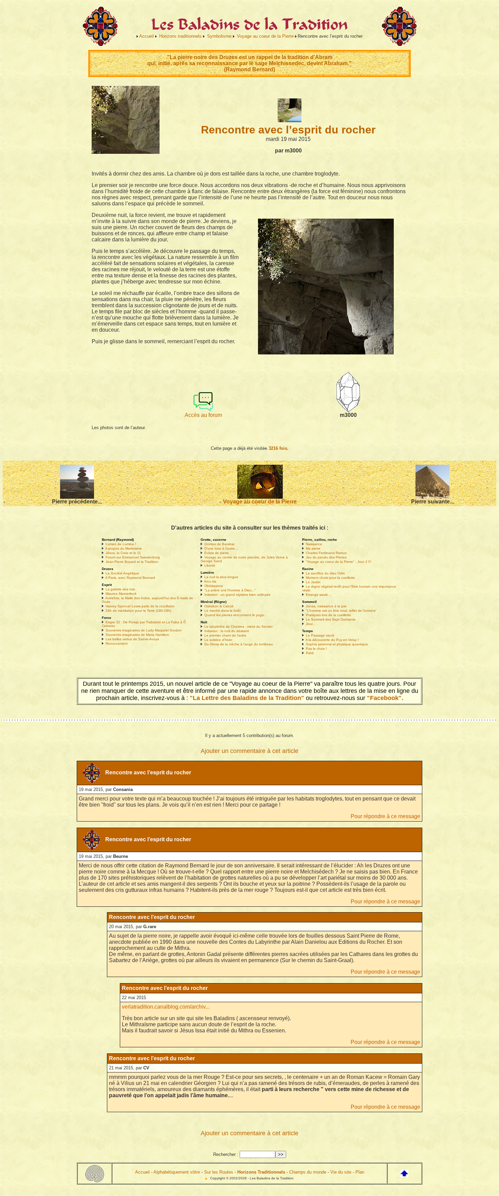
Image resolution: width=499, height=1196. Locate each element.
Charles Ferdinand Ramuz (326, 553)
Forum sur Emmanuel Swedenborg (133, 557)
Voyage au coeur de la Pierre (265, 36)
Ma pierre (313, 548)
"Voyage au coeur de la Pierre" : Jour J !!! (338, 562)
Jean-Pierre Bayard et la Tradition (132, 562)
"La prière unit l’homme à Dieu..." (230, 590)
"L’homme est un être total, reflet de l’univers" (341, 610)
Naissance (314, 544)
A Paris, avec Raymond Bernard (130, 577)
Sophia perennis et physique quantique (337, 644)
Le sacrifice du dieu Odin (325, 573)
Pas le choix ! (316, 648)
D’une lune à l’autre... (221, 548)
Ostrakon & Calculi (218, 606)
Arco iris (210, 581)
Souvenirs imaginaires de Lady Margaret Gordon (144, 630)
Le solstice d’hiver (218, 640)
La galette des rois (120, 589)
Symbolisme (219, 36)
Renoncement (117, 643)
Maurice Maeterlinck (121, 593)
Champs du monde (307, 1172)
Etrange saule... (318, 594)
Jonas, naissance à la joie (326, 606)
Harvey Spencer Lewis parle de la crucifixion (140, 606)
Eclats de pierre (216, 553)
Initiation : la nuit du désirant (226, 631)
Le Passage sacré (320, 635)
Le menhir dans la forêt (222, 610)
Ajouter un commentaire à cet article (249, 751)
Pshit (310, 653)
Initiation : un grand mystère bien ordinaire (237, 594)
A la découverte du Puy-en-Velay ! (332, 640)
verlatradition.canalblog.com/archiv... (165, 1007)
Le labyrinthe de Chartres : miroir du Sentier (238, 626)
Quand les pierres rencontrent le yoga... (235, 615)
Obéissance (213, 586)
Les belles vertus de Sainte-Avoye (132, 639)
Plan (359, 1172)
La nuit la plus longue (221, 577)
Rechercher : (225, 1154)
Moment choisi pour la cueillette (330, 577)
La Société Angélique (122, 573)
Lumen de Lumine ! (121, 544)
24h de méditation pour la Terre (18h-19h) (138, 610)
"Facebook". (384, 698)
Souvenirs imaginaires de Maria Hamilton (137, 635)
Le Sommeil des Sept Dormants (330, 619)
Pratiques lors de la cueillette (328, 615)
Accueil (146, 36)
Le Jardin (313, 582)
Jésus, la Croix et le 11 (123, 553)
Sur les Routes (218, 1172)
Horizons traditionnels (180, 36)
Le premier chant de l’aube (225, 635)
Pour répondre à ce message (385, 816)
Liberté (209, 565)
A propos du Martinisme (123, 548)
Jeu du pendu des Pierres (326, 557)
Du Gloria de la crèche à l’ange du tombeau (238, 644)
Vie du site (340, 1172)
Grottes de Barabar (219, 544)
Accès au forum (203, 415)
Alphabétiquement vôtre (176, 1172)
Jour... (310, 624)
